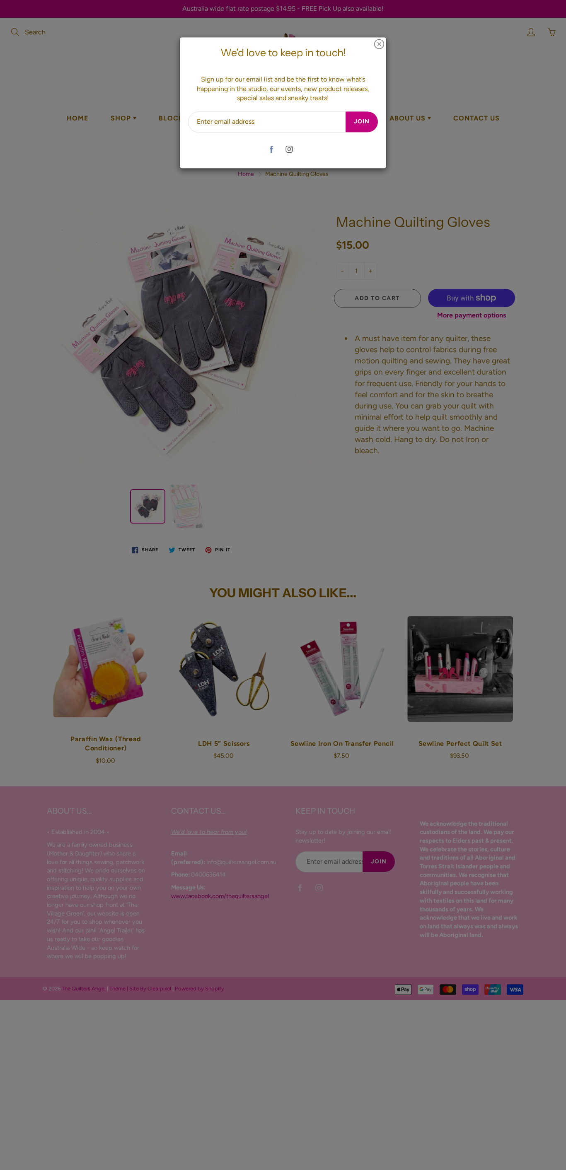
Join (362, 121)
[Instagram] (289, 149)
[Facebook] (271, 149)
